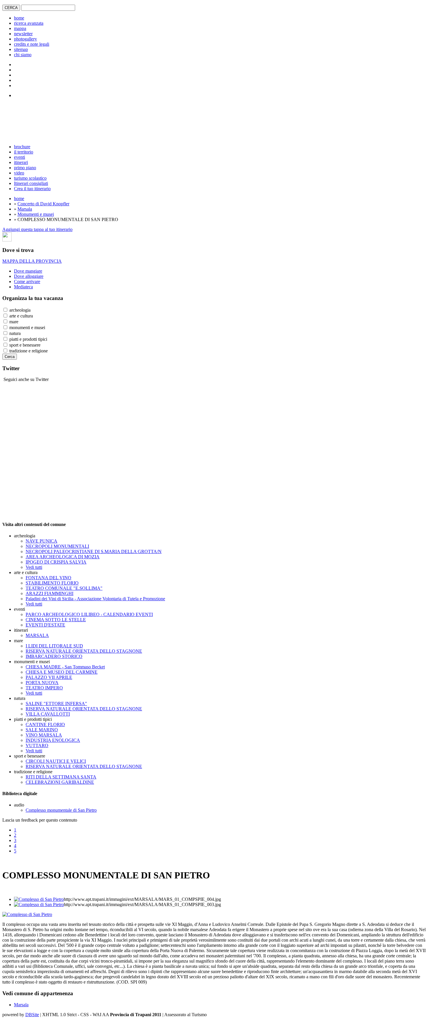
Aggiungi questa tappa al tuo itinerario (37, 229)
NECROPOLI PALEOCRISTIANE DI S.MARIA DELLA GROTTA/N (94, 551)
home (19, 17)
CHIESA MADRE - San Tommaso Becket (65, 666)
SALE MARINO (42, 729)
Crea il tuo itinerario (32, 188)
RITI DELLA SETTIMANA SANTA (61, 776)
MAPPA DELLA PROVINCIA (32, 261)
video (19, 172)
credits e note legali (31, 44)
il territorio (23, 151)
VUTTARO (37, 745)
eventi (19, 157)
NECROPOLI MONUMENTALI (57, 546)
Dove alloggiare (28, 276)
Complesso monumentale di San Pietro (61, 810)
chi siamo (22, 54)
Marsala (24, 208)
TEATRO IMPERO (44, 687)
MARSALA (37, 635)
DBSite (32, 1014)
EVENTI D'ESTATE (45, 624)
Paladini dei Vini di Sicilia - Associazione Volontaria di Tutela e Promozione (95, 598)
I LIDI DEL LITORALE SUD (54, 645)
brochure (22, 146)
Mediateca (23, 286)
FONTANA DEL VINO (48, 577)
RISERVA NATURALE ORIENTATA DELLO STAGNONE (84, 651)
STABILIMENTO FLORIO (52, 582)
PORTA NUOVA (42, 682)
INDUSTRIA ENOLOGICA (53, 740)
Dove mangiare (28, 271)
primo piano (25, 167)
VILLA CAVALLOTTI (48, 714)
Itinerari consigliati (31, 183)
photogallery (25, 38)
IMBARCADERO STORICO (54, 656)
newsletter (23, 33)
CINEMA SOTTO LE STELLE (56, 619)
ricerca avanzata (28, 23)
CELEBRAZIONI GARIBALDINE (60, 782)
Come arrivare (27, 281)
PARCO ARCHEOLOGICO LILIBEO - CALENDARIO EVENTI (89, 614)
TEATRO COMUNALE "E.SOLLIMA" (64, 588)
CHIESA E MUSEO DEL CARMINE (62, 672)
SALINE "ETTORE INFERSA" (56, 703)
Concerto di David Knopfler (43, 203)
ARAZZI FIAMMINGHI (49, 593)
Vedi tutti (34, 567)
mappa (20, 28)
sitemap (21, 49)
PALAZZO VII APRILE (49, 677)
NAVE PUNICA (41, 541)
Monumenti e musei (35, 214)
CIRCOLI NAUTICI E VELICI (56, 761)
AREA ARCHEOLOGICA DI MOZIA (63, 556)
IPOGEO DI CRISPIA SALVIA (56, 561)
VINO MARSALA (44, 734)
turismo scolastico (30, 178)
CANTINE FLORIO (45, 724)
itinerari (21, 162)
